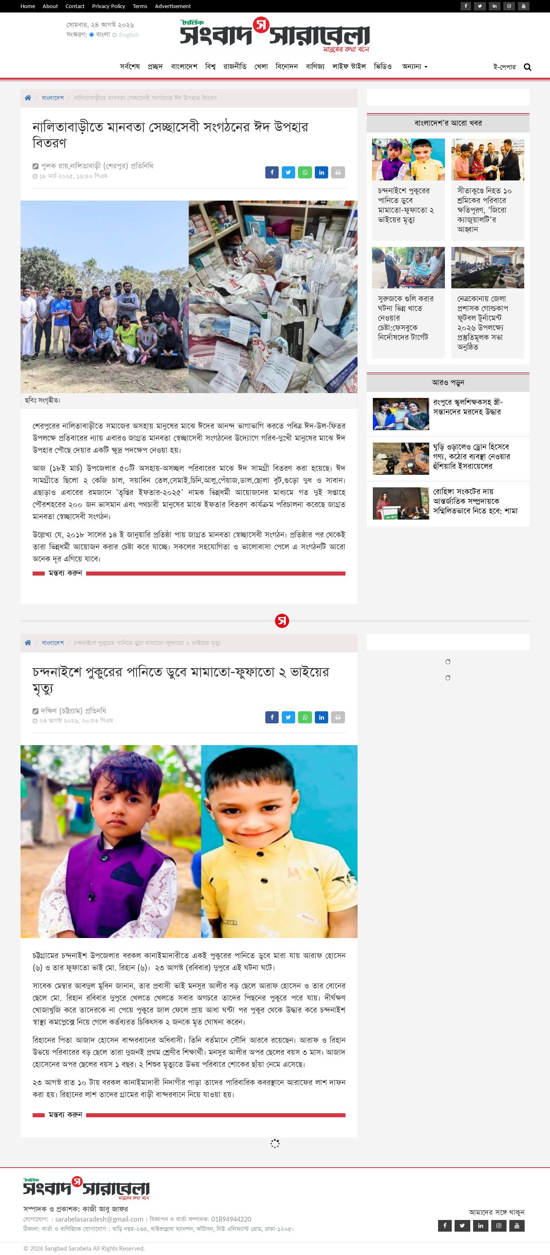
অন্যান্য (413, 67)
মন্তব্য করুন (65, 573)
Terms (140, 6)
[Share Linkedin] (321, 172)
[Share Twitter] (288, 172)
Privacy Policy (108, 6)
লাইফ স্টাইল (349, 67)
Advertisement (173, 6)
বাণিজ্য (315, 67)
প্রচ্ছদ (155, 67)
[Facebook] (466, 6)
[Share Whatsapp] (305, 172)
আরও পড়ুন (448, 382)
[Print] (338, 172)
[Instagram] (509, 6)
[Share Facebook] (272, 172)
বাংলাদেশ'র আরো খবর (448, 123)
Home (28, 6)
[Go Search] (528, 67)
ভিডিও (383, 67)
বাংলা (102, 34)
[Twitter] (480, 6)
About (50, 6)
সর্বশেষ (130, 67)
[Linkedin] (494, 6)
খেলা (261, 67)
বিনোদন (287, 67)
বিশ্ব (210, 67)
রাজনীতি (234, 67)
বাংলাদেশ (184, 67)
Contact (75, 6)
